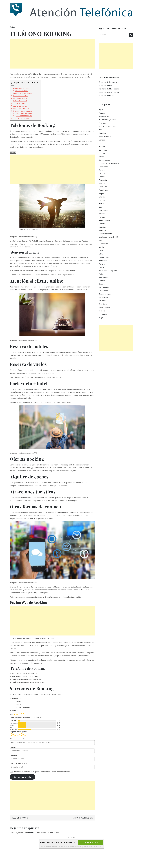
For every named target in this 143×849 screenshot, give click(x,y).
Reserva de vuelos (20, 98)
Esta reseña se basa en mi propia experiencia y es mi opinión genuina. (42, 772)
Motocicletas (104, 244)
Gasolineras (103, 210)
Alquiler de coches (20, 106)
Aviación (102, 133)
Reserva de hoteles (20, 96)
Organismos (104, 257)
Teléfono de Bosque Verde (109, 82)
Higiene (102, 214)
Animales (102, 123)
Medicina (102, 230)
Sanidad (102, 281)
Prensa (101, 267)
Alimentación (104, 116)
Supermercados (105, 294)
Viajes (12, 27)
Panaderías (103, 260)
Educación (103, 187)
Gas (100, 207)
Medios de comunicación (109, 237)
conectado (32, 833)
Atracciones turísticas (21, 108)
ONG (101, 254)
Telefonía (102, 301)
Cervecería (103, 150)
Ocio (101, 250)
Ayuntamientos (105, 136)
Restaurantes (104, 277)
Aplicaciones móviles (107, 126)
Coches (102, 153)
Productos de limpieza (108, 271)
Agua (101, 110)
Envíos (101, 204)
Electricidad (103, 190)
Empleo (102, 193)
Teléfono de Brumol (107, 95)
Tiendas (102, 311)
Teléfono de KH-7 (106, 85)
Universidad (103, 314)
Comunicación (104, 160)
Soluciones (103, 291)
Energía (102, 197)
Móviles (102, 247)
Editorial (102, 183)
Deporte (102, 177)
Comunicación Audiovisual (109, 163)
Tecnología (103, 297)
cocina (101, 157)
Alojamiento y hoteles (108, 120)
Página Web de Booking (24, 113)
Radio (101, 274)
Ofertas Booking (19, 103)
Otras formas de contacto (22, 111)
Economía (103, 180)
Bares (101, 143)
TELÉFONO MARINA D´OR (82, 818)
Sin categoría (104, 287)
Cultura (102, 170)
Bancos (102, 140)
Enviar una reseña (22, 777)
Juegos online (104, 220)
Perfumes (102, 264)
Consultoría (103, 167)
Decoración (103, 173)
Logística (102, 227)
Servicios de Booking (21, 118)
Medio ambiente (105, 234)
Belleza (102, 147)
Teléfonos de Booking (20, 88)
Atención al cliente (21, 91)
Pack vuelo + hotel (20, 101)
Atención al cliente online (22, 93)
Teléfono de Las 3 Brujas (109, 92)
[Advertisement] (52, 54)
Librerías (102, 224)
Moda (101, 240)
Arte (100, 130)
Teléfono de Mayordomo (109, 89)
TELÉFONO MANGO (20, 818)
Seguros (102, 284)
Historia (102, 217)
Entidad (102, 200)
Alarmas (102, 113)
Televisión (103, 304)
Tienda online (104, 307)
